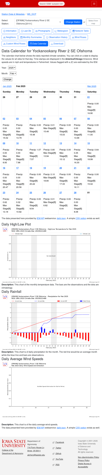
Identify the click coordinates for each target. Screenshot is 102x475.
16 (4, 167)
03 (17, 118)
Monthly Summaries (32, 37)
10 (17, 143)
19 (44, 167)
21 (75, 167)
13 (61, 143)
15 (88, 143)
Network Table (82, 30)
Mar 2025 (91, 86)
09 (4, 143)
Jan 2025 (7, 86)
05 (44, 118)
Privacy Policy (84, 460)
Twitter (58, 447)
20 (61, 167)
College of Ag (7, 450)
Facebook (59, 442)
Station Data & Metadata (13, 14)
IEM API (40, 218)
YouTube (59, 459)
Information (11, 30)
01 (88, 97)
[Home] (7, 3)
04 (31, 118)
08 (88, 118)
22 (88, 167)
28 (75, 192)
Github (58, 453)
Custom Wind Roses (15, 43)
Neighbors (11, 37)
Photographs (44, 30)
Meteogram (62, 30)
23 (4, 192)
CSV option (81, 218)
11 (31, 143)
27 (61, 192)
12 (44, 143)
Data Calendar (39, 43)
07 (75, 118)
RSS (57, 464)
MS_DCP (31, 14)
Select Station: (5, 22)
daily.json (61, 218)
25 (31, 192)
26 (44, 192)
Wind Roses (80, 37)
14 (75, 143)
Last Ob (27, 30)
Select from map (93, 22)
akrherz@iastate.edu (36, 455)
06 (61, 118)
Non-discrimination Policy (88, 457)
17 (17, 167)
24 (17, 192)
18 (31, 167)
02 (4, 118)
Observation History (58, 37)
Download (58, 43)
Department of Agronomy (12, 453)
